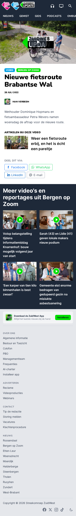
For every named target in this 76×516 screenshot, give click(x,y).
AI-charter (9, 369)
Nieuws (8, 16)
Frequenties (10, 364)
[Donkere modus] (71, 510)
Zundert (8, 487)
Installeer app (11, 374)
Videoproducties (13, 392)
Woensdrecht (11, 456)
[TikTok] (62, 510)
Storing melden (12, 416)
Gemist (24, 16)
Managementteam (14, 358)
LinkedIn (17, 175)
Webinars (8, 398)
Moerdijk (8, 461)
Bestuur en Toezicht (15, 343)
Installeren (63, 317)
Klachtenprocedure (14, 427)
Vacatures (9, 421)
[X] (50, 510)
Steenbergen (11, 471)
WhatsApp (43, 167)
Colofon (7, 348)
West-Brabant (11, 492)
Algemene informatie (15, 338)
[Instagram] (56, 510)
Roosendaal (10, 440)
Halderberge (10, 466)
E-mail (38, 175)
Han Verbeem (21, 101)
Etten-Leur (9, 450)
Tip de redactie (12, 411)
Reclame (8, 387)
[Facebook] (44, 510)
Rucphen (8, 482)
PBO (5, 353)
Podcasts (54, 16)
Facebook (18, 167)
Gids (38, 16)
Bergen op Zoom (28, 70)
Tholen (7, 476)
